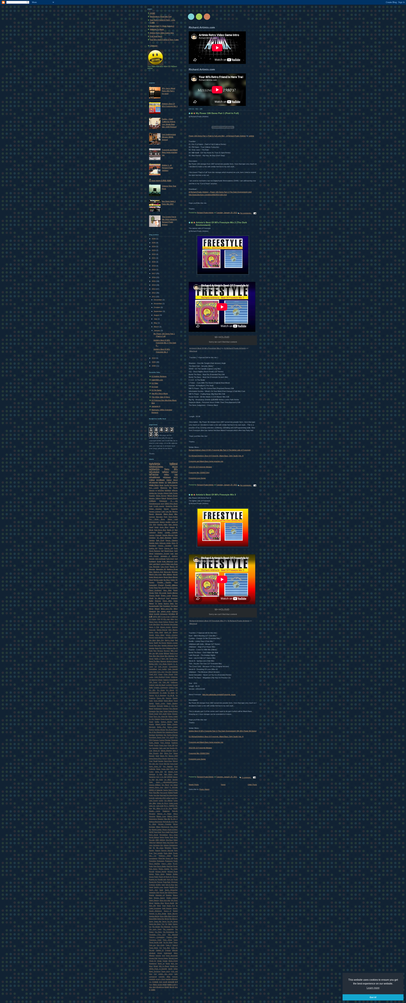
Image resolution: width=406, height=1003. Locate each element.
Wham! (157, 609)
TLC (163, 924)
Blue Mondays (169, 656)
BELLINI (171, 637)
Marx (151, 572)
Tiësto (176, 942)
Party (165, 517)
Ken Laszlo (154, 488)
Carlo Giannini (173, 669)
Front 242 (171, 745)
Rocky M (162, 877)
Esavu (176, 732)
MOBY (175, 808)
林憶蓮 (164, 984)
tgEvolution (154, 472)
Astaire (172, 527)
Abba (172, 619)
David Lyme (160, 703)
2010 (154, 358)
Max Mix (167, 819)
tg (156, 490)
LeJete (161, 800)
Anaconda (152, 630)
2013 (154, 289)
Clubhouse (174, 682)
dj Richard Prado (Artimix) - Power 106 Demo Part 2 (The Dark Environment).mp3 (220, 192)
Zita (158, 611)
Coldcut (151, 685)
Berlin (151, 651)
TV (156, 603)
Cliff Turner (153, 682)
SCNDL (158, 885)
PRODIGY (168, 848)
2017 (154, 273)
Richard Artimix (160, 871)
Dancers (168, 698)
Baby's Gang (169, 640)
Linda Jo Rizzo (162, 803)
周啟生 (155, 984)
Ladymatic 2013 (160, 798)
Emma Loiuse (172, 727)
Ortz (161, 845)
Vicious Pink (153, 958)
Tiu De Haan (168, 942)
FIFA (150, 740)
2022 (154, 254)
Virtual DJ (152, 961)
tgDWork (168, 490)
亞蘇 (160, 982)
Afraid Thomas (163, 622)
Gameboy (155, 748)
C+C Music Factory (166, 664)
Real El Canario (172, 587)
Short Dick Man (165, 900)
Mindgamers (165, 827)
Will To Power (164, 966)
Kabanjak (160, 790)
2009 (154, 362)
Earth (176, 545)
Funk (176, 548)
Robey (156, 877)
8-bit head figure (156, 36)
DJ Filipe (154, 383)
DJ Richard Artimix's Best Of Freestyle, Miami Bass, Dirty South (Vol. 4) (216, 456)
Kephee (170, 792)
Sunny (151, 921)
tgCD (176, 477)
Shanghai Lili (160, 895)
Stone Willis (153, 919)
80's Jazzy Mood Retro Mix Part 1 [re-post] (168, 90)
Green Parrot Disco (155, 758)
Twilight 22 (160, 950)
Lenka (176, 800)
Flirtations (174, 740)
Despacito (152, 711)
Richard (151, 871)
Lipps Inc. (152, 806)
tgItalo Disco (154, 485)
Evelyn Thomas (172, 735)
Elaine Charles (172, 724)
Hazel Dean (168, 761)
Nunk (171, 837)
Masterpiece (153, 819)
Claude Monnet (168, 535)
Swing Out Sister (155, 924)
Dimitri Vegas (153, 714)
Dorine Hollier (173, 716)
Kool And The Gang (166, 795)
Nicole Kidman (154, 837)
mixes (151, 614)
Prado (176, 858)
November (158, 304)
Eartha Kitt (153, 548)
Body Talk (165, 658)
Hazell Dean (169, 551)
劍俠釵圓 (171, 982)
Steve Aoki (173, 519)
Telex (172, 603)
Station (175, 911)
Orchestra (156, 845)
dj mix (174, 501)
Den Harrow (173, 708)
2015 (154, 281)
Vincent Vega (173, 958)
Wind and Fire (166, 609)
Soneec (175, 908)
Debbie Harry (154, 543)
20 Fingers (152, 619)
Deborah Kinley (165, 543)
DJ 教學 (171, 695)
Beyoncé (167, 651)
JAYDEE (169, 777)
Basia (157, 648)
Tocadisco (166, 606)
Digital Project (173, 711)
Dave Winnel (158, 700)
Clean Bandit (173, 680)
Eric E (151, 732)
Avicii (166, 637)
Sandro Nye (173, 887)
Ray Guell (162, 587)
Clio (160, 682)
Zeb (155, 974)
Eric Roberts (158, 732)
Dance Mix (161, 698)
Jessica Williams (155, 785)
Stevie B (175, 916)
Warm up (161, 963)
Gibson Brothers (166, 750)
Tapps (160, 603)
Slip (176, 903)
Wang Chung (173, 961)
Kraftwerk (152, 561)
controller (162, 976)
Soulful (166, 485)
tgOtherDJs (154, 469)
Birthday (166, 653)
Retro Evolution (155, 590)
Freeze (156, 745)
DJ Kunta (161, 690)
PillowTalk (161, 858)
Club (176, 535)
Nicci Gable (166, 832)
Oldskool (159, 842)
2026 (154, 239)
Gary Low (162, 748)
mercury (175, 976)
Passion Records (167, 850)
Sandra (166, 887)
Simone (152, 490)
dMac (168, 976)
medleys (175, 611)
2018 (154, 270)
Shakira (151, 895)
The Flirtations (165, 927)
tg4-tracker (174, 485)
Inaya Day (159, 772)
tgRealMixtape (154, 477)
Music (161, 485)
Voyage (165, 961)
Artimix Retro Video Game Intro (162, 33)
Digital (166, 711)
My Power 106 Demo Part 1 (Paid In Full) (217, 113)
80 (162, 619)
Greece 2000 (173, 756)
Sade (163, 885)
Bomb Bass (174, 658)
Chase (160, 674)
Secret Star (163, 892)
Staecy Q (167, 911)
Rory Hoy (170, 879)
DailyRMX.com (157, 380)
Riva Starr (167, 590)
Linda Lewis (173, 803)
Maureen (161, 819)
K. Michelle (174, 787)
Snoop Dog (171, 905)
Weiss (151, 609)
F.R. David (170, 737)
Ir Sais (159, 774)
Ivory (158, 777)
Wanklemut (153, 963)
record (158, 979)
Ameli (156, 527)
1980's (167, 503)
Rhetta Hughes (164, 869)
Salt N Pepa (170, 885)
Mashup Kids (158, 572)
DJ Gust (154, 387)
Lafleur (168, 798)
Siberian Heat (159, 903)
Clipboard (153, 46)
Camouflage (153, 669)
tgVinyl (174, 472)
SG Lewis (162, 593)
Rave (156, 587)
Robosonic (163, 501)
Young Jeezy (165, 971)
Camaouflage (173, 666)
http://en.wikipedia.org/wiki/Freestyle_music (219, 694)
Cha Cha (168, 672)
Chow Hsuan (168, 674)
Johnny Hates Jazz (156, 787)
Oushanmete (173, 845)
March (156, 327)
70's (150, 524)
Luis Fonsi (165, 567)
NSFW (151, 832)
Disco (175, 480)
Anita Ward (159, 632)
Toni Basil (174, 606)
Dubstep (157, 719)
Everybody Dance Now (157, 737)
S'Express (174, 882)
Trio (160, 948)
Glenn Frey (168, 753)
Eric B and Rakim (172, 729)
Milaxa (158, 827)
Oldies (176, 840)
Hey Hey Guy (154, 764)
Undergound (168, 953)
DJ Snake (163, 693)
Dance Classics (172, 540)
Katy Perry (170, 559)
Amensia (175, 627)
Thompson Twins (155, 940)
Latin (163, 511)
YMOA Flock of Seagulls (158, 969)
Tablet (170, 924)
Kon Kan (156, 795)
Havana (160, 761)
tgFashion (174, 979)
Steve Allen (167, 601)
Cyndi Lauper (159, 506)
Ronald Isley (162, 879)
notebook (152, 979)
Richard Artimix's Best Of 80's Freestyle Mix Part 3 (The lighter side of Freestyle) (220, 450)
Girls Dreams (154, 753)
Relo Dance (153, 869)
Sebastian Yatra (154, 892)
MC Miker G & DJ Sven (162, 808)
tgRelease (167, 477)
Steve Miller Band (165, 916)
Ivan (172, 553)
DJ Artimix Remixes (159, 376)
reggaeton (164, 614)
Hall (162, 551)
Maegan (152, 569)
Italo (176, 474)
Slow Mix (152, 905)
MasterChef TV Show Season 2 (162, 26)
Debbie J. (167, 706)
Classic (160, 680)
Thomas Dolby (172, 937)
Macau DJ (174, 567)
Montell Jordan (157, 829)
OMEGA (162, 840)
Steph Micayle (172, 913)
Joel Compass (160, 559)
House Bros (165, 769)
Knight (176, 792)
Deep (174, 543)
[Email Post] (254, 213)
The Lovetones (168, 929)
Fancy (161, 548)
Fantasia (156, 740)
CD (155, 666)
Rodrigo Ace (153, 879)
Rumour (159, 882)
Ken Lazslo (164, 792)
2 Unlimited (174, 616)
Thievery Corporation (156, 937)
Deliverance (158, 708)
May (156, 323)
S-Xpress (152, 885)
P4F (150, 848)
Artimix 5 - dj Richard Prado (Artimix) (167, 167)
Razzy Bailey (161, 866)
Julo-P (166, 787)
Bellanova (169, 648)
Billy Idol (152, 653)
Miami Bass (168, 514)
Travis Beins (153, 948)
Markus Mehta (172, 816)
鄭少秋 (172, 987)
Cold (150, 506)
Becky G (170, 530)
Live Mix (169, 511)
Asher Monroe (159, 637)
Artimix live (153, 493)
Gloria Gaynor (161, 496)
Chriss (168, 677)
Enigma (151, 729)
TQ (166, 924)
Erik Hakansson (167, 732)
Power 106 (169, 858)
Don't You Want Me (161, 716)
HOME (152, 13)
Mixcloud (193, 351)
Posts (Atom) (204, 789)
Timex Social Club (155, 942)
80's (176, 469)
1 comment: (246, 777)
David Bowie (168, 700)
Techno (166, 603)
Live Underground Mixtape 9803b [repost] (169, 137)
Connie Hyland (162, 493)
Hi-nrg (161, 764)
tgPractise (153, 474)
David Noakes (172, 703)
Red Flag (170, 866)
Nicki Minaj (174, 832)
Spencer (158, 601)
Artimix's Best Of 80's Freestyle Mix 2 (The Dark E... (165, 342)
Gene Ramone (154, 551)
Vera (163, 955)
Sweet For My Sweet (170, 921)
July (155, 319)
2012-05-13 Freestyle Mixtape (200, 467)
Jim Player (165, 785)
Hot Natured (167, 766)
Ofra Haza (169, 840)
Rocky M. (169, 877)
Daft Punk (160, 540)
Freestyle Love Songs (197, 478)
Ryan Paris (166, 882)
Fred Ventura (165, 742)
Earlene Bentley (166, 722)
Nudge (167, 837)
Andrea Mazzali (162, 630)
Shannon (169, 895)
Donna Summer (164, 545)
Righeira (168, 874)
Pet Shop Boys (157, 519)
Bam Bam (157, 645)
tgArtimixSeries (156, 466)
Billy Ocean (159, 653)
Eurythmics (159, 735)
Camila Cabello (171, 532)
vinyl (162, 503)
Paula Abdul (168, 853)
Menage (175, 572)
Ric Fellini (174, 869)
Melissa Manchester (155, 821)
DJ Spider (171, 693)
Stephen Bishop (154, 916)
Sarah (161, 890)
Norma (162, 837)
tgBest (174, 463)
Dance (169, 480)
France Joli (168, 548)
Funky (175, 493)
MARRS (172, 806)
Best (155, 651)
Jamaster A (155, 406)
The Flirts (174, 927)
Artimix (161, 482)
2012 (154, 293)
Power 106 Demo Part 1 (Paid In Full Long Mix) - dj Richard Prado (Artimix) (217, 136)
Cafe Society (163, 666)
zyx (150, 982)
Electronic (152, 727)
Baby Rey (160, 640)
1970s (155, 616)
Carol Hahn (153, 672)
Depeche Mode (172, 506)
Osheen (166, 845)
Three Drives (167, 940)
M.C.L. (166, 806)
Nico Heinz (173, 835)
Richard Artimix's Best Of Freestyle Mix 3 (207, 621)
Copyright (169, 685)
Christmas (174, 677)
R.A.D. (175, 863)
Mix (170, 488)
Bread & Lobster (172, 661)
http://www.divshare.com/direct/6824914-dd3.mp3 (208, 195)
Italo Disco (168, 774)
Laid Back (156, 564)
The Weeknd (173, 934)
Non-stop (159, 517)
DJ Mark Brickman (164, 538)
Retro (166, 469)
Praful (151, 587)
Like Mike (152, 803)
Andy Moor (164, 527)
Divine (169, 714)
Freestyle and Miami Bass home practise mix (206, 461)
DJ (166, 482)
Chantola (175, 672)
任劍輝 (165, 982)
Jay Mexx (167, 779)
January (157, 330)
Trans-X (175, 945)
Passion (157, 850)
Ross (176, 879)
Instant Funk (173, 772)
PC (154, 848)
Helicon (175, 761)
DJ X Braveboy (160, 695)
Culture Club (173, 687)
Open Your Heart (168, 842)
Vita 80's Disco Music (159, 393)
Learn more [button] (373, 988)
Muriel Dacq (168, 577)
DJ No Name (156, 390)
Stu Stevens (174, 919)
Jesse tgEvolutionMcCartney (167, 782)
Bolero (160, 532)
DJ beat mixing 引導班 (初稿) (160, 181)
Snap (164, 905)
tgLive (175, 466)
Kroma (175, 795)
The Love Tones (155, 929)
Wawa (168, 963)
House (158, 769)
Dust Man (173, 719)
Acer (176, 619)
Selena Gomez (173, 892)
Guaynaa (170, 758)
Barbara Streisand (168, 645)
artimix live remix (165, 974)
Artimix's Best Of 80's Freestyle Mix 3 (216, 494)
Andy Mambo (173, 630)
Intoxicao (152, 774)
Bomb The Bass (154, 661)
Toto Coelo (160, 945)
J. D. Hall (163, 777)
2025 (154, 243)
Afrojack (171, 622)
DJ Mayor (170, 690)
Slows (159, 905)
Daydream (152, 706)
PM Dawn (160, 848)
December (158, 300)
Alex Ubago (174, 624)
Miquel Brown (172, 496)
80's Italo (166, 619)
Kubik (159, 561)
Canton (151, 535)
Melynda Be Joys (168, 821)
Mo (150, 829)
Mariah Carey (161, 816)
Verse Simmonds (172, 955)
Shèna (151, 903)
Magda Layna (154, 811)
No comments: (246, 213)
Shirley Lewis (166, 595)
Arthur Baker (159, 635)
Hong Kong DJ (155, 766)
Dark (171, 493)
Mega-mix (167, 572)
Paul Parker (173, 517)
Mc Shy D (174, 819)
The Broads (156, 927)
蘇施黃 (167, 987)
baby (176, 974)
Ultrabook (152, 953)
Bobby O (157, 658)
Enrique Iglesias (160, 729)
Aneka (151, 632)
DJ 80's (152, 690)
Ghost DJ (156, 750)
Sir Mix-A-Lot (160, 598)
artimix (251, 136)
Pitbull (163, 498)
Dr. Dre (151, 719)
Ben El (175, 648)
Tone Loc (152, 945)
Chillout (152, 480)
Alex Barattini (165, 624)
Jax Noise (159, 779)
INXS (172, 769)
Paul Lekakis (158, 853)
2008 (154, 366)
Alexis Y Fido (154, 627)
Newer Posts (194, 785)
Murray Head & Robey (170, 829)
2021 (154, 258)
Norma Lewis (158, 580)
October (157, 307)
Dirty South (163, 714)
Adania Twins (162, 524)
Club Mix (166, 682)
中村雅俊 (155, 982)
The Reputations (168, 932)
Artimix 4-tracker (172, 635)
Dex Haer (159, 711)
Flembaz (168, 740)
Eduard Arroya (160, 724)
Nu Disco (167, 580)
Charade (158, 535)
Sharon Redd (154, 595)
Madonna (163, 488)
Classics (166, 680)
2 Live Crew (165, 616)
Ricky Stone (159, 874)
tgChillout (171, 614)
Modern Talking (155, 498)
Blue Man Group (158, 656)
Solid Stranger (167, 908)
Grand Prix (164, 756)
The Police (158, 932)
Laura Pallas (165, 564)
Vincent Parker (163, 958)
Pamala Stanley (164, 582)
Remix (175, 488)
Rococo (175, 877)
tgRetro (165, 472)
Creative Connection (161, 687)
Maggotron (166, 811)
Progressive (169, 861)
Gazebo (152, 496)
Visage (159, 961)
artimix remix (165, 611)
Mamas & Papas (164, 814)
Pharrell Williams (171, 585)
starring (168, 979)
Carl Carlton (162, 669)
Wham (156, 966)
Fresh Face (163, 745)
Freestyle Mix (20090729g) (199, 473)
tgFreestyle (153, 482)
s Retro (162, 979)
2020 (154, 262)
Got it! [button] (373, 997)
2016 (154, 277)
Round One (153, 882)
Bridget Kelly (153, 664)
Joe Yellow (174, 785)
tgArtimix (154, 463)
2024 (154, 246)
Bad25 (156, 643)
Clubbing (152, 538)
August (157, 315)
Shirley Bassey (154, 900)
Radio (151, 866)
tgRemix (175, 490)
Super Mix (157, 921)
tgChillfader (160, 480)
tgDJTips (161, 490)
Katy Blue (156, 792)
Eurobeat (152, 735)
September (158, 311)
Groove (164, 758)
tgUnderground (154, 503)
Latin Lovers (153, 800)
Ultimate (175, 950)
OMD (157, 840)
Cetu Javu (160, 672)
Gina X (175, 750)
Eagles (157, 722)
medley (168, 522)
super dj (174, 522)
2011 (154, 297)
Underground (154, 522)
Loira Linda (160, 806)
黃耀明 (153, 990)
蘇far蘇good (160, 987)
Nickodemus (164, 835)
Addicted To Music (157, 29)
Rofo (156, 593)
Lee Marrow (168, 800)
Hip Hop (166, 764)
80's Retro (174, 503)
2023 (154, 250)
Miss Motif (174, 827)
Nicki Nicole (153, 835)
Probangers (160, 861)
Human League (155, 511)
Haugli (155, 761)
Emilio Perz (161, 727)
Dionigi (166, 509)
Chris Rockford (159, 677)
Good (157, 756)
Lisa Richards (154, 567)
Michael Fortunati (164, 824)
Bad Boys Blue (160, 530)
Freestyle (174, 509)
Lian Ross (174, 564)
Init (165, 772)
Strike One (160, 919)
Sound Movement (155, 911)
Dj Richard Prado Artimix (235, 348)
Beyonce (160, 651)
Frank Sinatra (154, 742)
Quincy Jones (166, 863)
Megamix (158, 514)
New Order (157, 832)
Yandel (170, 969)
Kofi (176, 559)
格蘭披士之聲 (171, 984)
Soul (168, 598)
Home (223, 785)
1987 (159, 616)
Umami (159, 953)
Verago (162, 522)
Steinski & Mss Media (157, 913)
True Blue (166, 948)
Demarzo (166, 708)
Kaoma (165, 790)
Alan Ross (156, 624)
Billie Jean (174, 651)
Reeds (175, 866)
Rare (155, 866)
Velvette (158, 955)
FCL (176, 737)
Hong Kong (174, 764)
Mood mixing (158, 577)
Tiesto (176, 940)
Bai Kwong (162, 643)
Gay (168, 748)
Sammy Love (158, 887)
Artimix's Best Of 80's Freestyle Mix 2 (205, 348)
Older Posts (252, 785)
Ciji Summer (153, 680)
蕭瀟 (154, 987)
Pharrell (161, 585)
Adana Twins (153, 622)
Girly (161, 753)
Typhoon (168, 950)
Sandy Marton (172, 593)
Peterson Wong (165, 856)
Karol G (171, 790)
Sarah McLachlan (171, 890)
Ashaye (151, 637)
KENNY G (152, 790)
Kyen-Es (152, 798)
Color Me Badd (160, 685)
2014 (154, 285)
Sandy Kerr (153, 890)
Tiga (160, 606)
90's (154, 524)
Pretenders (152, 861)
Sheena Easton (159, 898)
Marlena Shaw (172, 569)
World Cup (174, 966)
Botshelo (163, 661)
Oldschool (152, 842)
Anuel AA (167, 632)
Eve (165, 735)
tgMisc (166, 474)
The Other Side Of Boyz (160, 397)
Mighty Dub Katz (155, 574)
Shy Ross (174, 900)
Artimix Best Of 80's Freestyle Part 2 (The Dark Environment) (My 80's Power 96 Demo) (223, 731)
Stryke (167, 919)
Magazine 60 (161, 569)
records (156, 614)
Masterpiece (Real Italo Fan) (161, 16)
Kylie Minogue (167, 561)
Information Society (161, 553)
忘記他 (159, 984)
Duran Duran (165, 719)
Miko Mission (167, 574)
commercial (153, 976)
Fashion (161, 740)
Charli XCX (153, 674)
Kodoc (151, 795)
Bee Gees (162, 648)
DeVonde (160, 706)
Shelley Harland (172, 898)
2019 (154, 266)
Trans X (168, 945)
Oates (172, 580)
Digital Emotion (155, 509)
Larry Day (174, 798)
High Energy (173, 482)
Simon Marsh (169, 903)
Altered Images (165, 627)
